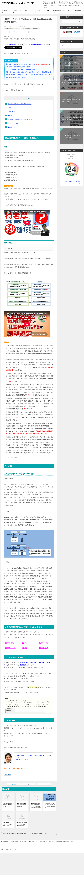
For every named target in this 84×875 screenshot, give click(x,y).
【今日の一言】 (12, 127)
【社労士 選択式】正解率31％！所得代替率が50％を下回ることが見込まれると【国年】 (36, 806)
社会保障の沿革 (43, 648)
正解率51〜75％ (43, 643)
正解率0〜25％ (9, 643)
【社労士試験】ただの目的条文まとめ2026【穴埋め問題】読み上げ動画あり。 (72, 82)
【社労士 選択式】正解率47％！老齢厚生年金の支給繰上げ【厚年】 (43, 833)
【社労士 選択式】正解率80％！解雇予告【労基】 (7, 805)
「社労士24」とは (17, 11)
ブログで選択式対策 (25, 28)
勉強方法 (27, 11)
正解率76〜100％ (10, 648)
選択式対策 (37, 11)
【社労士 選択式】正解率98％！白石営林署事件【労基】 (7, 824)
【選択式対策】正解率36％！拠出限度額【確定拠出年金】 (22, 824)
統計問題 (24, 648)
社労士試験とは (5, 11)
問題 (10, 107)
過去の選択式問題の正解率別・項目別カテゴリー (21, 119)
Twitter (18, 759)
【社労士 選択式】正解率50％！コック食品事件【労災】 (71, 136)
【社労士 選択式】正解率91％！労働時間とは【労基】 (21, 805)
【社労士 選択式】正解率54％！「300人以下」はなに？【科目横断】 (50, 805)
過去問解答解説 (78, 11)
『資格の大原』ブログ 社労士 (17, 2)
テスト (69, 11)
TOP (12, 841)
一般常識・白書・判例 (58, 11)
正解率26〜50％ (35, 28)
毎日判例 (10, 115)
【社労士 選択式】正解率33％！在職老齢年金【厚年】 (14, 833)
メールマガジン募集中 (13, 123)
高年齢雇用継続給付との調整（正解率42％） (19, 104)
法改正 (48, 11)
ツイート (64, 45)
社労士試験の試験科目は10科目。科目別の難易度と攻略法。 (72, 118)
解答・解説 (12, 111)
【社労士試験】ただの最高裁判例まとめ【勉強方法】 (72, 64)
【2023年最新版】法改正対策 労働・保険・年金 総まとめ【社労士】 (71, 100)
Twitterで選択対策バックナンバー (12, 28)
